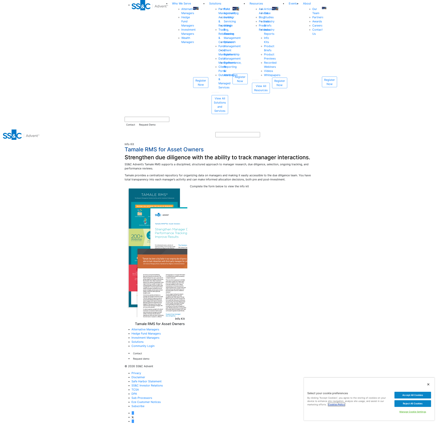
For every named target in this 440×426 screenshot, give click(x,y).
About (307, 3)
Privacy (136, 373)
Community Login (143, 346)
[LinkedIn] (132, 421)
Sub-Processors (141, 398)
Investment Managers (145, 337)
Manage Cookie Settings (412, 411)
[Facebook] (132, 413)
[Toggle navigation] (435, 135)
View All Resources (261, 88)
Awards (317, 21)
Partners (317, 17)
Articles (269, 9)
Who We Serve (181, 3)
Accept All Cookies (412, 395)
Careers (317, 25)
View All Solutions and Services (220, 104)
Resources (256, 3)
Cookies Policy (336, 404)
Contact (130, 124)
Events (293, 3)
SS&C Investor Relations (147, 385)
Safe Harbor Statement (146, 381)
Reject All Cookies (412, 403)
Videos (268, 71)
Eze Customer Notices (146, 402)
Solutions (215, 3)
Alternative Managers (145, 329)
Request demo (141, 358)
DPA (134, 393)
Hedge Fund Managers (146, 333)
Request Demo (147, 124)
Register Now (200, 82)
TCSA (135, 389)
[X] (132, 417)
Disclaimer (138, 377)
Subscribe (137, 406)
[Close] (428, 384)
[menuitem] (150, 57)
